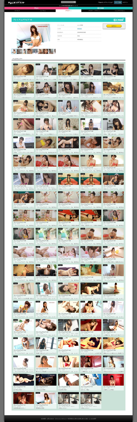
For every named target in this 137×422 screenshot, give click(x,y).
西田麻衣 (79, 28)
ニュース (43, 10)
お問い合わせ (50, 418)
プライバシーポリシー (61, 418)
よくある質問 (92, 418)
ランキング (17, 10)
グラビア (68, 10)
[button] (54, 25)
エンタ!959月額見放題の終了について (68, 5)
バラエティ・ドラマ (94, 10)
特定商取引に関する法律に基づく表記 (78, 418)
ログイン (114, 26)
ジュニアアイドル (120, 10)
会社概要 (43, 418)
